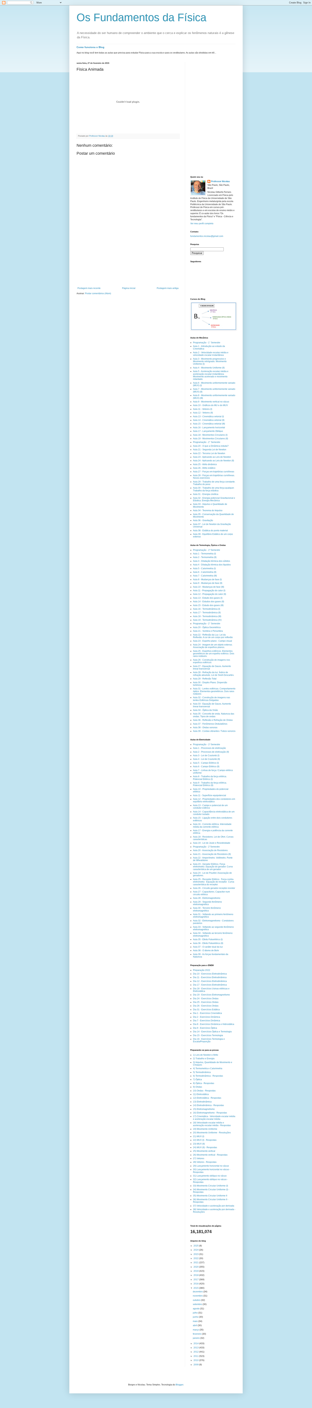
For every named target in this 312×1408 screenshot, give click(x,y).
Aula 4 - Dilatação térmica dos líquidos (212, 564)
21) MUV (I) (198, 1136)
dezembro (198, 1291)
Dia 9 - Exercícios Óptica (205, 1028)
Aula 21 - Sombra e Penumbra (208, 631)
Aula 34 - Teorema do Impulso (207, 510)
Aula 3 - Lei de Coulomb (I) (206, 755)
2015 (196, 1288)
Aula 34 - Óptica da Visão (205, 710)
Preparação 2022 (201, 970)
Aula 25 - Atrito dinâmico (205, 464)
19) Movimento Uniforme (205, 1129)
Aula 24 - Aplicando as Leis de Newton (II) (213, 460)
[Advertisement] (128, 259)
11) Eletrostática (201, 1094)
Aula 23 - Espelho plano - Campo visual (212, 641)
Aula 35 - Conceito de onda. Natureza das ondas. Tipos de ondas (213, 715)
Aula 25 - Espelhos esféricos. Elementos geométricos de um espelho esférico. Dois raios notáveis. (213, 654)
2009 (196, 1364)
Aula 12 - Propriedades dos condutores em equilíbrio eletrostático (214, 800)
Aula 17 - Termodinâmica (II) (207, 612)
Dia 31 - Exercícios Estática (206, 1009)
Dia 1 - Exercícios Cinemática (207, 1013)
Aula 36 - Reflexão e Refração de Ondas (213, 720)
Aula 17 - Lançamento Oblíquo (208, 431)
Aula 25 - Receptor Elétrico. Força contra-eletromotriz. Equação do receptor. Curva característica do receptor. (213, 882)
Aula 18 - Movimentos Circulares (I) (210, 435)
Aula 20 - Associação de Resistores (210, 850)
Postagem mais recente (89, 288)
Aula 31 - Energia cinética (205, 494)
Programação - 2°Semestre (206, 846)
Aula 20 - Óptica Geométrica (207, 627)
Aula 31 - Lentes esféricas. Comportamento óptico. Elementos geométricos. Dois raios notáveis (214, 691)
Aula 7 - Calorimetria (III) (205, 575)
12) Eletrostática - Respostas (207, 1098)
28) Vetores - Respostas (204, 1162)
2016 (196, 1283)
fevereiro (197, 1334)
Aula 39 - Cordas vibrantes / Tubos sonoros (214, 731)
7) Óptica (197, 1079)
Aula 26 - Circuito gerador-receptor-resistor (214, 888)
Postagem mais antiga (168, 288)
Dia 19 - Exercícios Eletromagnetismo (211, 994)
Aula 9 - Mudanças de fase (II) (207, 583)
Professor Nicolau (220, 181)
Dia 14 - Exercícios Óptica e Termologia (212, 1031)
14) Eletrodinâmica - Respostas (208, 1105)
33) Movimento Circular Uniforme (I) (210, 1185)
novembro (198, 1296)
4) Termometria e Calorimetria (207, 1068)
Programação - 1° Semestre (206, 342)
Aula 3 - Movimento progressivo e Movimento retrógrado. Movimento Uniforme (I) (210, 361)
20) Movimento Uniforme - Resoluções (212, 1132)
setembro (198, 1304)
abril (195, 1325)
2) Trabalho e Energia (203, 1058)
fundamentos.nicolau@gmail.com (206, 236)
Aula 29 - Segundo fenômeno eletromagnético (207, 903)
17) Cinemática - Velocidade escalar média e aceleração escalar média (214, 1117)
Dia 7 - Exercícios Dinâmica (206, 1020)
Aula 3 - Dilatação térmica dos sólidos (211, 561)
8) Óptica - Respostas (203, 1083)
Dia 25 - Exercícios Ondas (205, 1002)
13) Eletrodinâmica (202, 1101)
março (196, 1329)
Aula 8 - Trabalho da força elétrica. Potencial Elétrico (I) (210, 777)
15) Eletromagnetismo (204, 1109)
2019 (196, 1271)
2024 (196, 1250)
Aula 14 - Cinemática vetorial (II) (208, 420)
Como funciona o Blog (90, 47)
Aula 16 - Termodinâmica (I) (206, 609)
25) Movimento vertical (204, 1151)
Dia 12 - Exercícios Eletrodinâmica (210, 981)
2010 (196, 1360)
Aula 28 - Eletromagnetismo (206, 898)
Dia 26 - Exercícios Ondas (205, 1006)
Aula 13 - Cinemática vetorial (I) (208, 416)
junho (196, 1317)
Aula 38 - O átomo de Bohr (206, 950)
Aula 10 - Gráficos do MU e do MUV (210, 405)
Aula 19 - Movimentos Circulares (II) (210, 438)
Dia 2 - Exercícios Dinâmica (206, 1017)
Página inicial (128, 288)
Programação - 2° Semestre (206, 442)
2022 (196, 1258)
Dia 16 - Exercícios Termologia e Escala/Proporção (209, 1040)
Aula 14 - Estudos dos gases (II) (208, 601)
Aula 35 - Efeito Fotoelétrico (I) (208, 939)
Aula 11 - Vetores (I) (202, 409)
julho (195, 1313)
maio (195, 1321)
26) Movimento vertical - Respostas (210, 1155)
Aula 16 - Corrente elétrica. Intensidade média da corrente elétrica (212, 825)
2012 (196, 1352)
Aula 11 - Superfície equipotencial (209, 795)
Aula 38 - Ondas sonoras (205, 727)
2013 (196, 1347)
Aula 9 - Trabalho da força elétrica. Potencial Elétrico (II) (210, 784)
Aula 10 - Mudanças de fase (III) (208, 587)
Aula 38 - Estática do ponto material (210, 530)
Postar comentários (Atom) (98, 293)
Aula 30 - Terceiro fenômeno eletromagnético (207, 909)
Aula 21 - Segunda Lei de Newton (209, 449)
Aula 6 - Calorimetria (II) (204, 572)
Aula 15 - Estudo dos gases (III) (208, 605)
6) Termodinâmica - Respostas (208, 1076)
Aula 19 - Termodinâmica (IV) (207, 620)
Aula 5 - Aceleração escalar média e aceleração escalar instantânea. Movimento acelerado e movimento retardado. (210, 375)
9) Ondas (197, 1087)
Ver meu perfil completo (201, 223)
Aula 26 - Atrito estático (204, 468)
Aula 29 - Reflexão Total (204, 678)
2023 (196, 1254)
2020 (196, 1267)
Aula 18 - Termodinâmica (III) (207, 616)
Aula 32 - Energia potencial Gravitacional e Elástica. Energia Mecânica (214, 499)
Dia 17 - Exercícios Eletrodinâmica (210, 985)
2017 (196, 1279)
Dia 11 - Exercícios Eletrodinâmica (210, 977)
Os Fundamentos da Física (141, 17)
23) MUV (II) (199, 1144)
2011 (196, 1356)
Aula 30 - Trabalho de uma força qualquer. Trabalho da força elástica (213, 489)
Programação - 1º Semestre (206, 550)
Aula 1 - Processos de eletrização (209, 748)
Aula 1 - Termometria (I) (204, 553)
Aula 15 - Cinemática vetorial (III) (209, 423)
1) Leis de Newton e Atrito (205, 1055)
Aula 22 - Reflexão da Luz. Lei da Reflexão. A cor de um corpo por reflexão (213, 636)
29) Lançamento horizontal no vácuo (211, 1166)
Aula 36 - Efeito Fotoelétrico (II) (208, 943)
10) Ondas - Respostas (204, 1090)
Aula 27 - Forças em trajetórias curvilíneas (213, 471)
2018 (196, 1275)
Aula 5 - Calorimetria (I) (204, 568)
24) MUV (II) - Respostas (205, 1147)
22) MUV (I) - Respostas (204, 1140)
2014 (196, 1343)
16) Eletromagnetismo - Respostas (210, 1112)
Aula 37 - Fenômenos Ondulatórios (210, 724)
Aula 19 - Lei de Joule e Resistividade (211, 843)
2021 (196, 1262)
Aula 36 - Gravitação (203, 520)
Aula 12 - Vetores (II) (203, 412)
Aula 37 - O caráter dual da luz (208, 947)
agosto (196, 1308)
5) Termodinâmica (202, 1072)
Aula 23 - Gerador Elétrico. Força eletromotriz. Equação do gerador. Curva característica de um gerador (213, 867)
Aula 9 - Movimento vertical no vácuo (211, 401)
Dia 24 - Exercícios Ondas (205, 998)
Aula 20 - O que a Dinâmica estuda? (211, 446)
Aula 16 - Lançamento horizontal (209, 427)
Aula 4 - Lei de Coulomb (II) (206, 759)
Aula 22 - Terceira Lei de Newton (209, 453)
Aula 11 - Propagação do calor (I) (209, 590)
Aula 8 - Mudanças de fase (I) (207, 579)
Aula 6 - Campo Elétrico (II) (206, 766)
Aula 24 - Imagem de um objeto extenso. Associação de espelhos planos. (213, 646)
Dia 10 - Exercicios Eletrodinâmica (210, 974)
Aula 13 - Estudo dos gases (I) (207, 598)
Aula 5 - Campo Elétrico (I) (206, 763)
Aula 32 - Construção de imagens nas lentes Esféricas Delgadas (211, 698)
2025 (196, 1245)
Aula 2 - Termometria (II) (204, 557)
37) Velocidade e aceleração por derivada (213, 1206)
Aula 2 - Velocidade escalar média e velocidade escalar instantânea (210, 353)
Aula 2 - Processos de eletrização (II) (211, 752)
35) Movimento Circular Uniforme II (210, 1195)
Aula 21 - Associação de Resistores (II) (212, 854)
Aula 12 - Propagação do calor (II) (209, 594)
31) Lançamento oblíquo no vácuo (210, 1176)
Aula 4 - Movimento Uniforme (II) (209, 367)
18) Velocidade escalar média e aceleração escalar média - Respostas (212, 1123)
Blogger (179, 1384)
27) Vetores (198, 1158)
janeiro (196, 1338)
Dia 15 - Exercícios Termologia (208, 1035)
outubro (197, 1300)
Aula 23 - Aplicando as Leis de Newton (212, 457)
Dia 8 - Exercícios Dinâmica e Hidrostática (213, 1024)
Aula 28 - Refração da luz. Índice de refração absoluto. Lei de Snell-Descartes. (213, 673)
